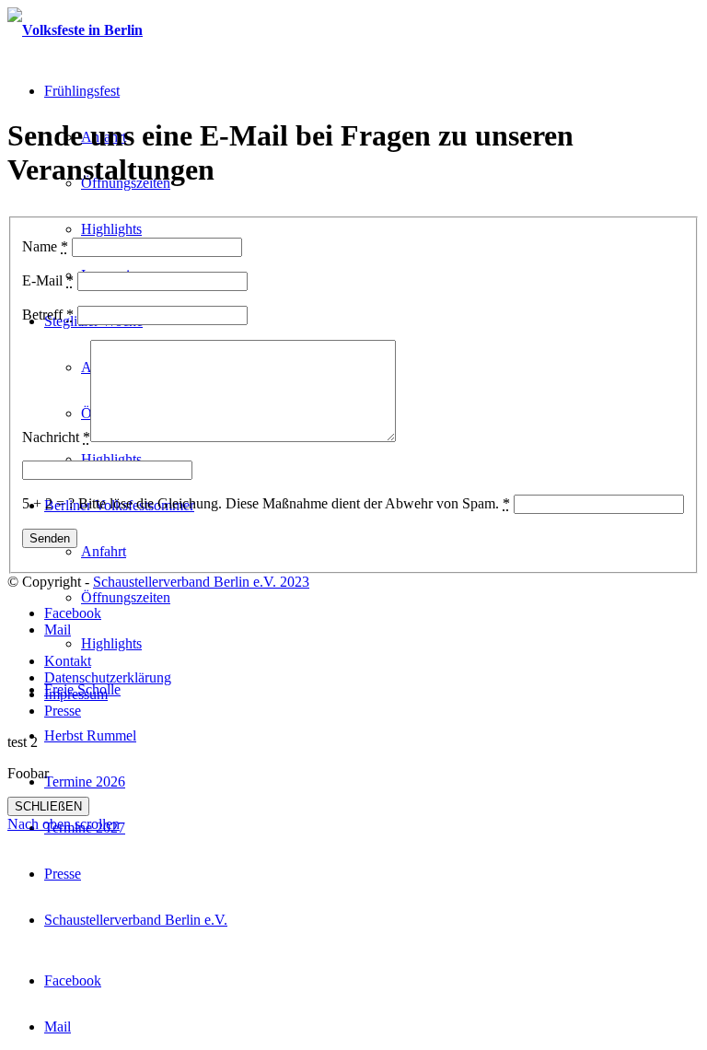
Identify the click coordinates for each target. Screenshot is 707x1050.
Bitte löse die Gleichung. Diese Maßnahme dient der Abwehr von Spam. (294, 503)
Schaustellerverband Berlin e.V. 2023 (201, 581)
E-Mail (48, 280)
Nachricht (56, 437)
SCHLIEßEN (48, 806)
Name (45, 246)
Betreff (48, 314)
